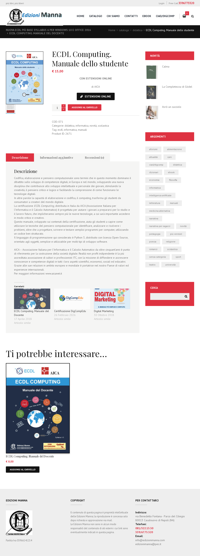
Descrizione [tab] (20, 157)
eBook (146, 16)
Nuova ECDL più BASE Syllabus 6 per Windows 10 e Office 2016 (48, 30)
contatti (131, 16)
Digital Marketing (104, 311)
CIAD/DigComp (165, 16)
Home (111, 30)
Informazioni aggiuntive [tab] (56, 157)
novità (93, 125)
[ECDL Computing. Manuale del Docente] (32, 299)
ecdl (60, 129)
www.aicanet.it (54, 273)
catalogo (95, 16)
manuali (82, 129)
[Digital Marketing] (112, 299)
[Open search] (192, 16)
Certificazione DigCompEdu (70, 311)
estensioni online (98, 96)
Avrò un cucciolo (171, 107)
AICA (97, 86)
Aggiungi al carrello (84, 107)
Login (161, 3)
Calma (165, 66)
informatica (82, 125)
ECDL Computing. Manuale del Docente (36, 33)
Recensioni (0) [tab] (94, 157)
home (80, 16)
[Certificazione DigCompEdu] (72, 299)
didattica (137, 30)
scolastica (103, 125)
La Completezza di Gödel (177, 86)
